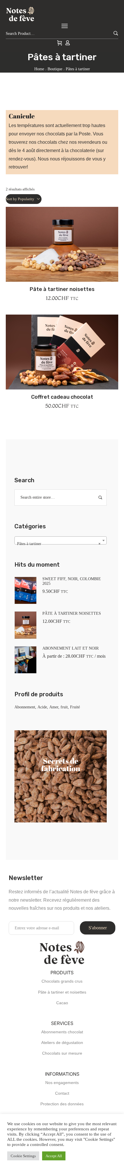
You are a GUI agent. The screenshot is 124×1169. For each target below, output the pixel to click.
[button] (62, 257)
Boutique (55, 69)
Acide (42, 707)
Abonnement (24, 707)
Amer (53, 707)
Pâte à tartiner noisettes (62, 289)
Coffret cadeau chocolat (62, 397)
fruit (64, 707)
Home (39, 69)
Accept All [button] (54, 1156)
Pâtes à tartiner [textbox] (59, 544)
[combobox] (60, 540)
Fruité (75, 707)
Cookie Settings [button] (23, 1156)
